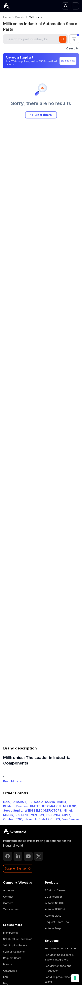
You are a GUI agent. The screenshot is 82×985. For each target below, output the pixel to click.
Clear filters (43, 114)
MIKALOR (69, 806)
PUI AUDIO (36, 801)
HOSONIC (53, 815)
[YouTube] (28, 856)
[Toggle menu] (75, 5)
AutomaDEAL (53, 915)
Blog (6, 983)
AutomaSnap (53, 928)
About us (8, 890)
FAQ (5, 976)
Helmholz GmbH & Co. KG (42, 819)
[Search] (65, 5)
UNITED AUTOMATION (45, 806)
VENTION (37, 815)
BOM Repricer (53, 896)
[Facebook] (7, 856)
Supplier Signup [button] (15, 868)
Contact (8, 896)
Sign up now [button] (68, 60)
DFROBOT (19, 801)
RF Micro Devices (15, 806)
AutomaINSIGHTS (55, 903)
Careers (8, 903)
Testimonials (11, 909)
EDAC (6, 801)
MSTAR (8, 815)
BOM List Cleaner (55, 890)
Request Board (12, 957)
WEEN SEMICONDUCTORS (43, 810)
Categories (10, 970)
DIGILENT (22, 815)
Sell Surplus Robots (15, 945)
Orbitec (8, 819)
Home (7, 17)
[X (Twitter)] (38, 856)
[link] (14, 832)
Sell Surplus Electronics (17, 939)
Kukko (61, 801)
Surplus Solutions (14, 951)
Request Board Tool (57, 921)
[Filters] (74, 39)
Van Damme (70, 819)
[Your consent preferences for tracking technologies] (75, 978)
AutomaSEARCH (55, 909)
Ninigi (68, 810)
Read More (11, 781)
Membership (11, 932)
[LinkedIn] (18, 856)
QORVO (50, 801)
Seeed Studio (12, 810)
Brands (19, 17)
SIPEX (66, 815)
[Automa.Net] (15, 6)
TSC (19, 819)
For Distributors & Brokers (61, 948)
